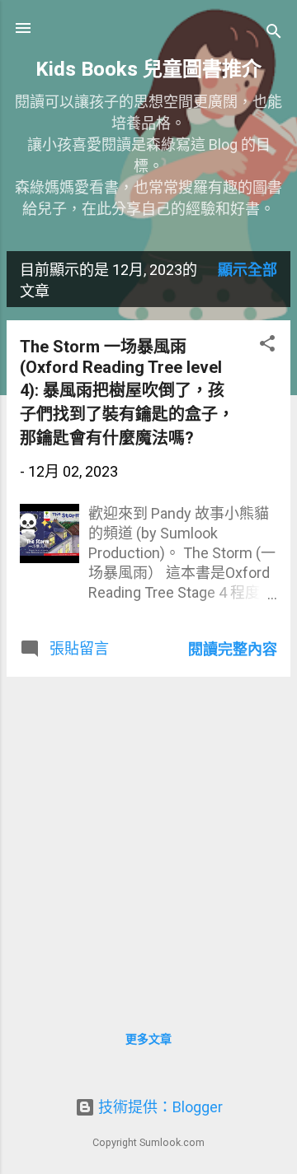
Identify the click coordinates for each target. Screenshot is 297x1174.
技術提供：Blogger (159, 1107)
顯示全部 (247, 269)
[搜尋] (274, 33)
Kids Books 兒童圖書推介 (148, 69)
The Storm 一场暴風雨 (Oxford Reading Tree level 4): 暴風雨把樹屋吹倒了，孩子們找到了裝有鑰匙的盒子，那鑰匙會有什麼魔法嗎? (127, 392)
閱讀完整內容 (232, 649)
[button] (267, 345)
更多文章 (148, 1039)
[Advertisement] (148, 838)
